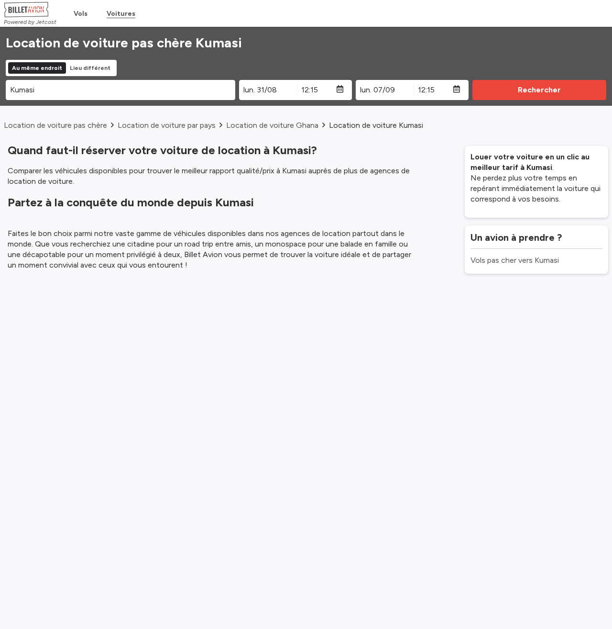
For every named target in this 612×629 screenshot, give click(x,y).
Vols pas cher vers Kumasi (514, 260)
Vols (80, 14)
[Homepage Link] (30, 9)
